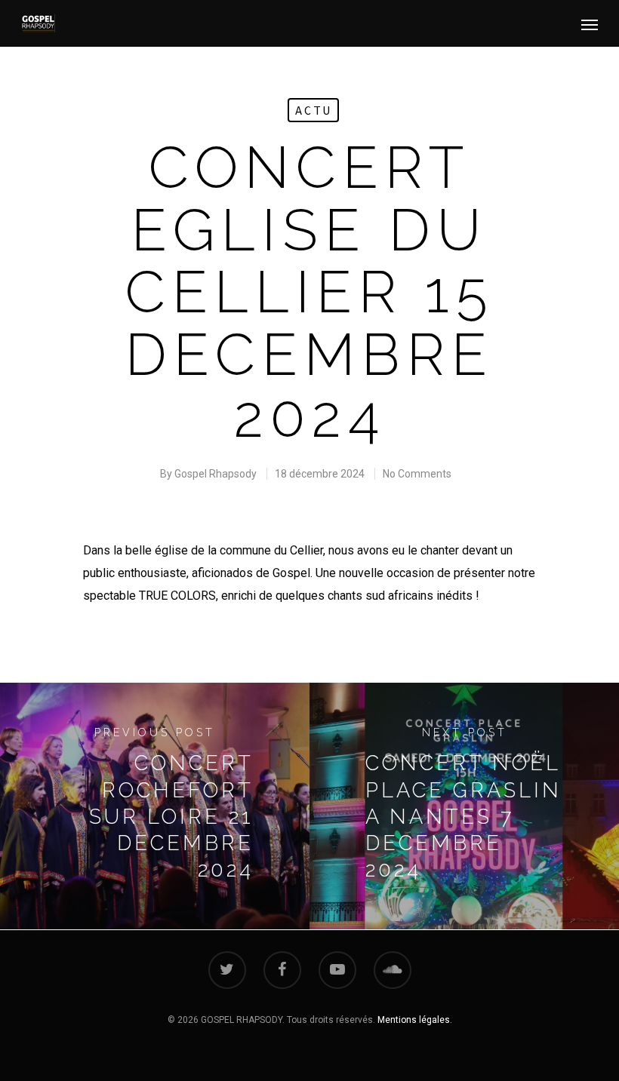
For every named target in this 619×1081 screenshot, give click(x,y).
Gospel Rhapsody (215, 474)
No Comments (417, 474)
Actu (313, 110)
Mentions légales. (414, 1020)
